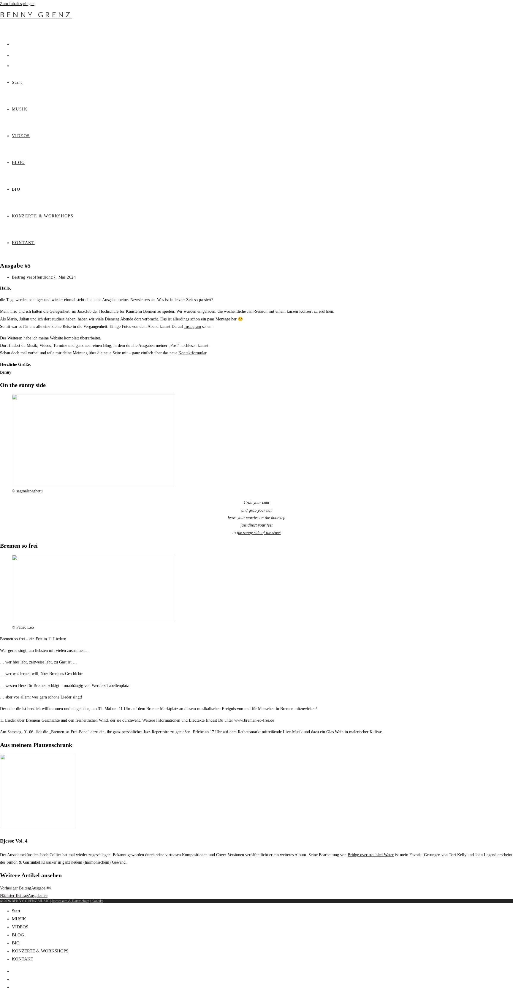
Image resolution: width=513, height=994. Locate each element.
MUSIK (19, 918)
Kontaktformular (192, 353)
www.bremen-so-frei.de (254, 720)
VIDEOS (20, 927)
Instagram (192, 326)
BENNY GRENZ (36, 14)
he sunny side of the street (259, 532)
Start (16, 910)
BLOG (18, 935)
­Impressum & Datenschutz (70, 901)
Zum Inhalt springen (17, 3)
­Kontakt (97, 901)
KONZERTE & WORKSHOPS (40, 951)
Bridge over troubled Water (371, 855)
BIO (16, 943)
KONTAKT (22, 959)
